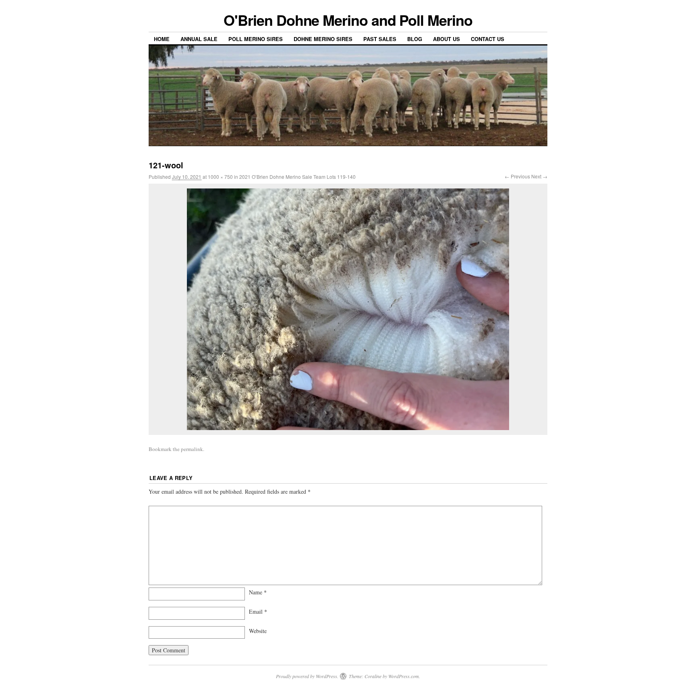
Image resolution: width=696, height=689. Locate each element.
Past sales (379, 39)
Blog (414, 39)
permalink (192, 449)
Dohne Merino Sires (323, 39)
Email (258, 611)
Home (162, 39)
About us (446, 39)
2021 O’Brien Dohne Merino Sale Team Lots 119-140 (297, 176)
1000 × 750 (220, 176)
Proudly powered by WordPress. (307, 676)
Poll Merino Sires (255, 39)
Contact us (487, 39)
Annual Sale (199, 39)
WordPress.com (403, 676)
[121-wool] (348, 309)
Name (258, 592)
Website (258, 631)
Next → (539, 176)
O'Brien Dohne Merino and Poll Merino (348, 19)
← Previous (517, 176)
